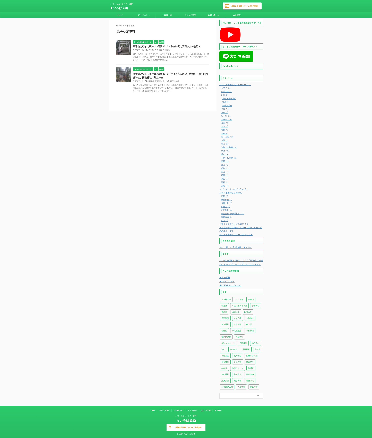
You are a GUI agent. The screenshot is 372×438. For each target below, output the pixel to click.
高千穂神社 (167, 50)
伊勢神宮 (255, 305)
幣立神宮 (158, 50)
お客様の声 (167, 15)
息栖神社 (239, 337)
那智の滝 (250, 380)
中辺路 (224, 305)
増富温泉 (225, 318)
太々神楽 (237, 324)
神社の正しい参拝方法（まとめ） (235, 247)
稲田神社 (225, 374)
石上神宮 (237, 362)
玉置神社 (225, 362)
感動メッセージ (228, 343)
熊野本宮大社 (251, 355)
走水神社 (237, 380)
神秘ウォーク (237, 368)
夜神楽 (151, 50)
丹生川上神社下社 (239, 305)
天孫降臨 (158, 81)
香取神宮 (241, 387)
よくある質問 (190, 15)
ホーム (120, 15)
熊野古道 (237, 355)
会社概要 (237, 15)
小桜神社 (250, 330)
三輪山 (251, 299)
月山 (223, 349)
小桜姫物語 (236, 330)
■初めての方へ (227, 281)
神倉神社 (250, 362)
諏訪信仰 (250, 374)
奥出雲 (249, 324)
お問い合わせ (213, 15)
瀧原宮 (257, 349)
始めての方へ (144, 15)
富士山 (224, 330)
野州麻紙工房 (227, 387)
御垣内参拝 (226, 337)
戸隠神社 (243, 343)
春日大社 (255, 343)
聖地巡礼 (237, 374)
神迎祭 (251, 368)
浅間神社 (246, 349)
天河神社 (225, 324)
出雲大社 (248, 312)
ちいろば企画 (119, 8)
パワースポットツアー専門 (186, 416)
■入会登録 (224, 277)
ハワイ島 (239, 299)
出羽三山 (235, 312)
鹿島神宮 (253, 387)
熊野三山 (225, 355)
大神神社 (250, 318)
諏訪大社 (225, 380)
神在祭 (224, 368)
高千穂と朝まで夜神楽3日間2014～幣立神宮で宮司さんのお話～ (167, 46)
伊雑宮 (224, 312)
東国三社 (234, 349)
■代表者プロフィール (230, 285)
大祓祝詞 (237, 318)
